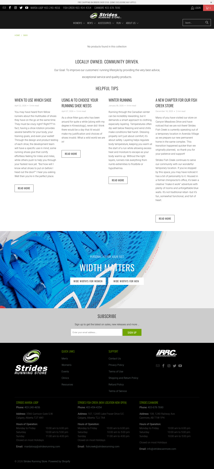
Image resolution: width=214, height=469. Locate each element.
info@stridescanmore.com (161, 448)
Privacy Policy (116, 364)
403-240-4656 (32, 407)
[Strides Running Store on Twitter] (21, 8)
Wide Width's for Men (126, 281)
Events (65, 371)
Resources (67, 384)
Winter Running (120, 100)
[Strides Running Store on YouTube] (26, 8)
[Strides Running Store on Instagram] (15, 8)
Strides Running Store (35, 461)
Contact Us (115, 358)
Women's (66, 364)
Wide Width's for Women (87, 281)
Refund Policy (116, 384)
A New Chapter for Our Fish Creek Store (176, 102)
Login (198, 8)
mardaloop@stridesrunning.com (42, 446)
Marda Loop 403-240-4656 (45, 8)
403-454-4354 (94, 407)
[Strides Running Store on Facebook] (9, 8)
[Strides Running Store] (105, 16)
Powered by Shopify (59, 461)
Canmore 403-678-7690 (107, 8)
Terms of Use (116, 371)
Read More (24, 188)
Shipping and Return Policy (123, 377)
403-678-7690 (155, 407)
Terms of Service (118, 391)
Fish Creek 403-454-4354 (77, 8)
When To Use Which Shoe (33, 100)
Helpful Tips (107, 88)
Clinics (65, 377)
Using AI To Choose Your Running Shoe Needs (80, 102)
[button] (79, 23)
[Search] (207, 22)
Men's (65, 358)
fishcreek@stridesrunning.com (102, 446)
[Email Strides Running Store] (4, 8)
